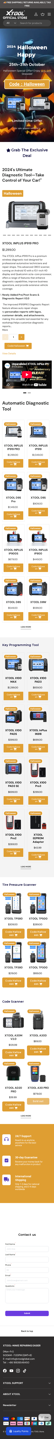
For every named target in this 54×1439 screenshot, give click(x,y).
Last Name (10, 1254)
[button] (42, 14)
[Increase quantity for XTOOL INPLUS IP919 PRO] (21, 337)
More (5, 329)
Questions (10, 1286)
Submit (27, 1313)
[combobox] (27, 23)
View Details (9, 353)
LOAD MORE (26, 627)
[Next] (47, 212)
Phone (8, 1265)
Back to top (27, 1331)
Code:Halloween (16, 345)
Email (8, 1275)
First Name (10, 1244)
